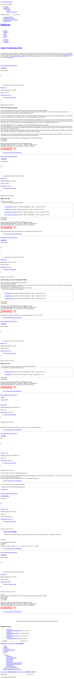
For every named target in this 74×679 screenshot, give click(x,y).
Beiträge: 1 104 (4, 453)
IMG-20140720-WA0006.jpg (11, 214)
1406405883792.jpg (9, 293)
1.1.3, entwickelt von (12, 643)
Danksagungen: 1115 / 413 (7, 519)
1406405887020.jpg (9, 296)
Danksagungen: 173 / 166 (6, 412)
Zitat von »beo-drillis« (10, 531)
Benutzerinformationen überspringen (9, 65)
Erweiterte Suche (7, 21)
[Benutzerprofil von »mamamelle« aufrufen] (6, 82)
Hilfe (54, 53)
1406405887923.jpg (9, 371)
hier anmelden (11, 57)
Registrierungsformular (67, 54)
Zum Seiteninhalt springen (7, 1)
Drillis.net (5, 24)
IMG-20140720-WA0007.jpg (11, 212)
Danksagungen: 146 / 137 (6, 460)
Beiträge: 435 (4, 87)
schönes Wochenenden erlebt (11, 48)
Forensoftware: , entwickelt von (18, 671)
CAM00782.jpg (8, 209)
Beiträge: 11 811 (4, 509)
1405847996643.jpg (9, 206)
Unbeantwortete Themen (9, 18)
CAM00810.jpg (8, 374)
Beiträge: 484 (4, 404)
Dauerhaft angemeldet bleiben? (9, 677)
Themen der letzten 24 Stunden (10, 19)
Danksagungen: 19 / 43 (6, 95)
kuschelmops (5, 489)
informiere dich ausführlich (20, 56)
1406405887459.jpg (9, 298)
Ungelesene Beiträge (8, 17)
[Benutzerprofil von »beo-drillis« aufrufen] (6, 450)
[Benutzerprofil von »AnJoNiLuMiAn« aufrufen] (6, 506)
